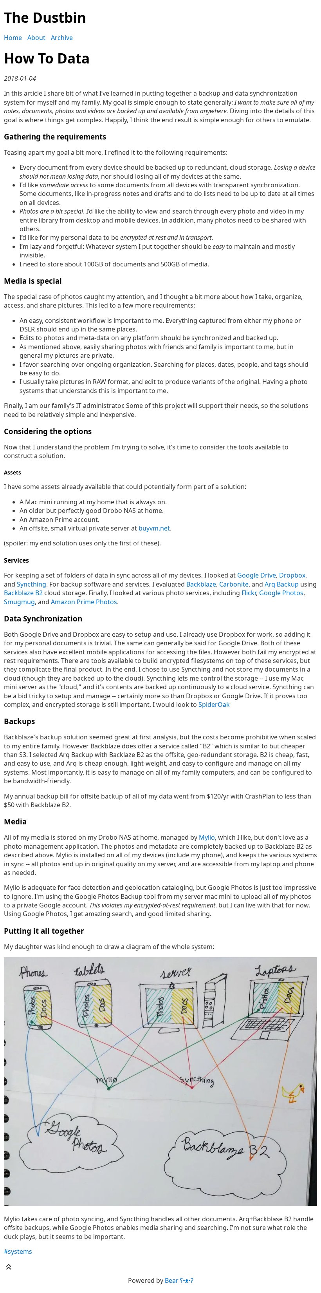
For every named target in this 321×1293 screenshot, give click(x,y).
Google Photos (281, 593)
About (36, 37)
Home (13, 37)
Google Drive (256, 575)
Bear (179, 1280)
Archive (62, 37)
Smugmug (19, 602)
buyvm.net (154, 528)
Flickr (249, 593)
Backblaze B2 (23, 593)
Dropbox (292, 575)
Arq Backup (282, 584)
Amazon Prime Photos (84, 602)
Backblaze (201, 584)
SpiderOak (214, 704)
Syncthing (31, 584)
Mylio (207, 837)
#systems (18, 1251)
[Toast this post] (8, 1269)
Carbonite (234, 584)
